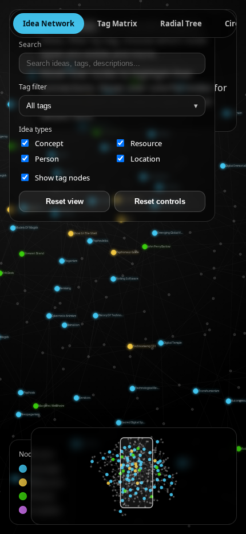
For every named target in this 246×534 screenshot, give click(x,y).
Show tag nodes (62, 177)
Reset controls (159, 201)
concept (49, 143)
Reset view (65, 201)
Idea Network (48, 23)
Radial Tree (181, 23)
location (145, 159)
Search (30, 44)
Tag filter (33, 87)
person (47, 159)
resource (146, 143)
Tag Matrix (117, 23)
